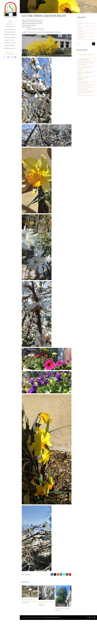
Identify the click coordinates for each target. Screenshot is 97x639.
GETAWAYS (80, 31)
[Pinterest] (69, 574)
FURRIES (80, 28)
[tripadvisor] (8, 57)
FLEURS (79, 21)
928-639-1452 (10, 52)
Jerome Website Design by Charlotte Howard (51, 617)
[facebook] (5, 57)
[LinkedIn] (60, 574)
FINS (79, 25)
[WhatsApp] (63, 574)
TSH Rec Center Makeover (84, 59)
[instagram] (11, 57)
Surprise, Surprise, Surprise (62, 608)
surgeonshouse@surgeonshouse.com (9, 54)
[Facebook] (51, 574)
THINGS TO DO (81, 37)
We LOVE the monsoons (83, 82)
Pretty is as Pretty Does (83, 89)
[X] (54, 574)
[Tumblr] (66, 574)
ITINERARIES (81, 34)
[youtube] (15, 57)
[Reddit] (57, 574)
